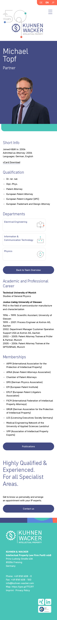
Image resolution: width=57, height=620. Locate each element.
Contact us (28, 508)
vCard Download (11, 162)
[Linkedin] (48, 602)
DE (41, 2)
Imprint (10, 590)
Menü (50, 12)
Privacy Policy (23, 590)
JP (53, 2)
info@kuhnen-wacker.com (20, 583)
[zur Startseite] (28, 536)
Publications (28, 446)
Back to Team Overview (28, 270)
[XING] (41, 602)
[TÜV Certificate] (44, 609)
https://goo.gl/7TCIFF (23, 586)
